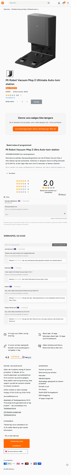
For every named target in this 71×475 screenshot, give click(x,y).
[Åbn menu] (67, 2)
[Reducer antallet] (17, 102)
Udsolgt (36, 102)
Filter (7, 197)
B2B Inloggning (44, 395)
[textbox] (28, 244)
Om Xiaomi (43, 389)
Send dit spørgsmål (59, 245)
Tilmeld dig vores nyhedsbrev (16, 443)
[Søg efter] (49, 3)
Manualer (42, 375)
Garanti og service (45, 370)
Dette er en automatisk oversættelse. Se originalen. (16, 209)
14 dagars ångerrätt (46, 398)
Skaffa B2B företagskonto (48, 392)
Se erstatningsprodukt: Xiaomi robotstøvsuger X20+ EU (35, 129)
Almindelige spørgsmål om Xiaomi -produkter (51, 382)
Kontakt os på (44, 386)
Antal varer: (10, 102)
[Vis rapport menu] (64, 214)
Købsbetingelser (45, 378)
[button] (18, 357)
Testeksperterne (10, 408)
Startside (7, 9)
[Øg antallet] (27, 102)
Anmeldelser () (10, 98)
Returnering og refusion (47, 372)
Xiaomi (8, 92)
